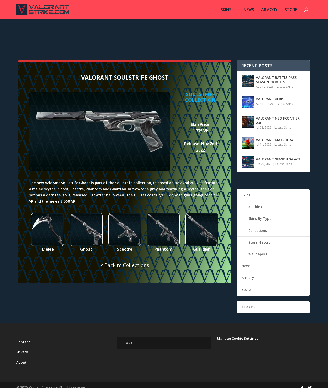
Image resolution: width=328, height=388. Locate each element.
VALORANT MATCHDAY (275, 139)
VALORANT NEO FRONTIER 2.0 (278, 120)
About (21, 362)
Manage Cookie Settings (237, 338)
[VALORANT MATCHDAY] (248, 143)
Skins (226, 10)
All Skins (255, 206)
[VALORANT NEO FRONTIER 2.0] (248, 122)
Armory (269, 10)
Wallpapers (257, 254)
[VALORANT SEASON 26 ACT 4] (248, 162)
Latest (281, 87)
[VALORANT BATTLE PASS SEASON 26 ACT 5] (248, 81)
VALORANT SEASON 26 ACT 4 (280, 159)
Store (291, 10)
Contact (23, 342)
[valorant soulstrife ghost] (99, 170)
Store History (259, 242)
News (248, 10)
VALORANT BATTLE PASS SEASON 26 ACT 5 (276, 79)
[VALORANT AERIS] (248, 102)
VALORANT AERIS (270, 99)
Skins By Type (259, 218)
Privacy (22, 352)
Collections (257, 230)
